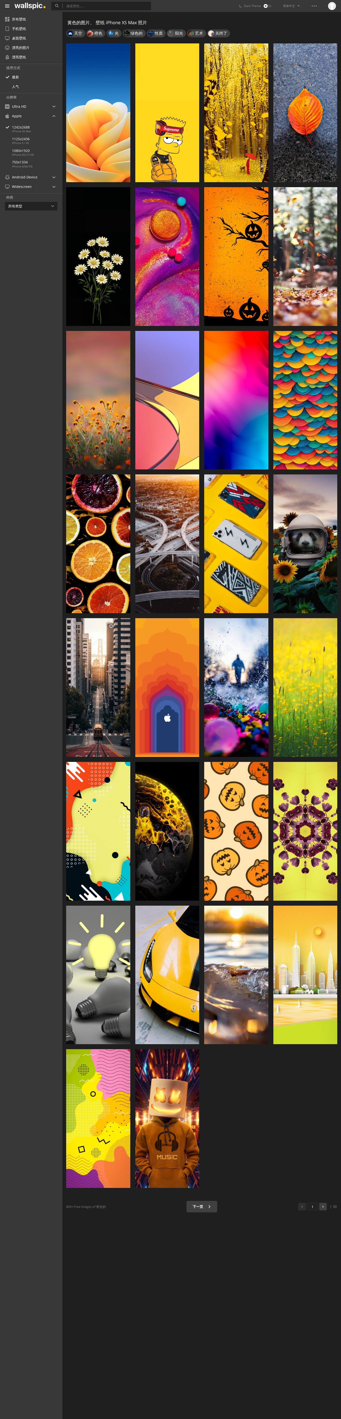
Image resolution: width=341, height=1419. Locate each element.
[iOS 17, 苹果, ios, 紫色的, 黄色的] (305, 831)
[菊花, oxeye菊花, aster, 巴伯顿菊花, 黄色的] (98, 256)
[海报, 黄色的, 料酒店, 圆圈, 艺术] (98, 831)
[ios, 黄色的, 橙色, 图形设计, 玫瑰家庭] (98, 112)
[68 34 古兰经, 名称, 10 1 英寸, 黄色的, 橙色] (98, 400)
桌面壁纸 (19, 38)
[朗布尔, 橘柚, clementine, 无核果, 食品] (98, 543)
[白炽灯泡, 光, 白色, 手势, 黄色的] (98, 975)
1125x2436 (21, 139)
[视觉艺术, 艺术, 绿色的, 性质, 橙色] (305, 400)
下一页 (198, 1206)
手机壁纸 (19, 28)
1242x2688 (21, 127)
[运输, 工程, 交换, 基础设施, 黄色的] (167, 543)
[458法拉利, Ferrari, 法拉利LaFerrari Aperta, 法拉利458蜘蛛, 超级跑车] (167, 975)
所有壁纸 (19, 19)
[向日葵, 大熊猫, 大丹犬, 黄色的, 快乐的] (305, 543)
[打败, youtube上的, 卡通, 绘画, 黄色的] (167, 112)
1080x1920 (21, 150)
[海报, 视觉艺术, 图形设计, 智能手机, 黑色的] (98, 1118)
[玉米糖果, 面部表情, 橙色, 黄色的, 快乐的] (236, 831)
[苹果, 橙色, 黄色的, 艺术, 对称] (167, 687)
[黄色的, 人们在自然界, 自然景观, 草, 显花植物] (305, 687)
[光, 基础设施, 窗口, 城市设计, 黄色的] (98, 687)
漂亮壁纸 (19, 57)
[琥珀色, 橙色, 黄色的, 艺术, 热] (236, 256)
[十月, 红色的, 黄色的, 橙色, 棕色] (305, 256)
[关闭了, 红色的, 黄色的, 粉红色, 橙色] (167, 256)
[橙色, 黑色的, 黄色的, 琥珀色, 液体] (167, 831)
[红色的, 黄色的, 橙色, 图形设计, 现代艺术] (167, 400)
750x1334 (20, 162)
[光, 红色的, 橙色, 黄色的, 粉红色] (236, 400)
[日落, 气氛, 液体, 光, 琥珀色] (236, 975)
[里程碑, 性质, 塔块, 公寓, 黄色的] (305, 975)
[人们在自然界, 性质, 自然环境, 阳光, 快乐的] (236, 687)
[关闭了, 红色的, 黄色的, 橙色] (305, 112)
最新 (15, 77)
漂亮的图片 (20, 47)
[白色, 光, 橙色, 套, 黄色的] (167, 1118)
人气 (15, 86)
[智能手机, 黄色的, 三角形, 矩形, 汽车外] (236, 543)
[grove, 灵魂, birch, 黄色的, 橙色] (236, 112)
